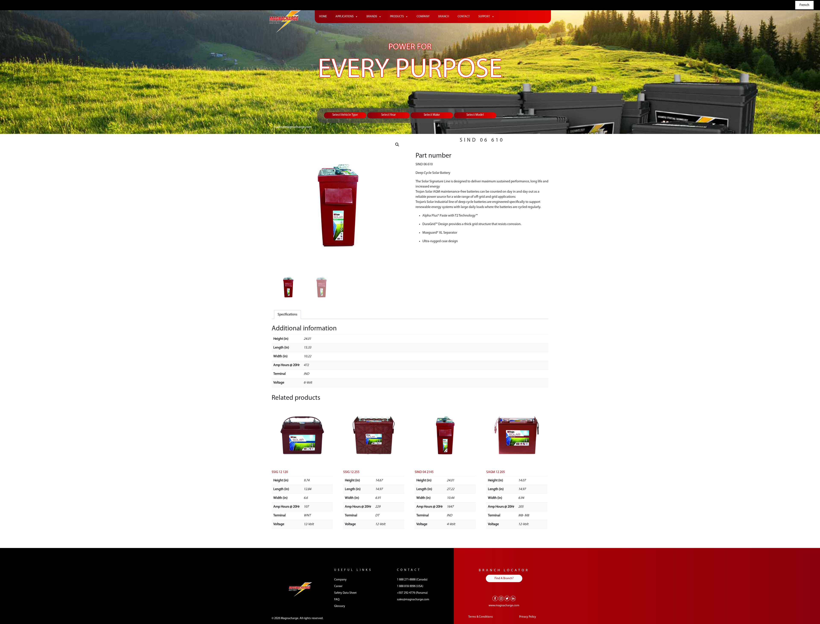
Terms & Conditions (480, 616)
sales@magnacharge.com (293, 127)
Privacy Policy (527, 616)
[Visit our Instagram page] (501, 598)
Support (484, 16)
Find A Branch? (504, 578)
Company (423, 16)
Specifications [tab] (287, 314)
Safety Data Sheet (345, 593)
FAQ (337, 599)
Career (338, 586)
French (804, 5)
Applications (344, 16)
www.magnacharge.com (504, 605)
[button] (397, 144)
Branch (443, 16)
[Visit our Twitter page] (507, 598)
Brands (371, 16)
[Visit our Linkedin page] (513, 598)
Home (323, 16)
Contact (464, 16)
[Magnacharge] (285, 21)
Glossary (339, 606)
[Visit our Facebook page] (495, 598)
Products (397, 16)
